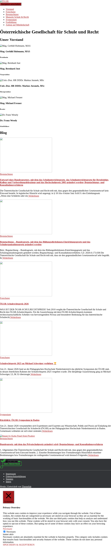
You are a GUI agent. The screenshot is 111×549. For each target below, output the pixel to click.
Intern (8, 481)
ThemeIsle (26, 486)
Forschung (10, 12)
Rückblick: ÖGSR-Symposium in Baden (19, 420)
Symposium (11, 19)
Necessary (11, 531)
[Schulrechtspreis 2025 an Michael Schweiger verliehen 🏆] (26, 355)
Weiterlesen (33, 196)
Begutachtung (12, 14)
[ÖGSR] (4, 1)
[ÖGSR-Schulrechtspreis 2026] (26, 295)
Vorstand (10, 9)
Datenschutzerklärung (16, 476)
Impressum (11, 474)
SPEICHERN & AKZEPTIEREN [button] (19, 545)
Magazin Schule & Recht (17, 17)
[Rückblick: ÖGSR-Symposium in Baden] (26, 412)
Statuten (9, 479)
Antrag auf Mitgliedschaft (17, 25)
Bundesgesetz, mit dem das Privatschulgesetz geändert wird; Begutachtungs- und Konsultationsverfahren (51, 444)
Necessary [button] (7, 529)
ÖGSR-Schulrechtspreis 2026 (14, 304)
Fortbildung (11, 22)
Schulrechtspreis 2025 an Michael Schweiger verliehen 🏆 (28, 363)
